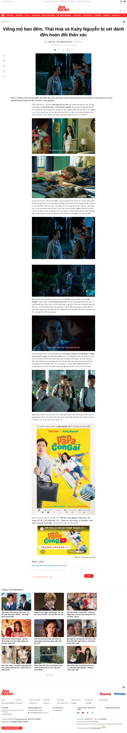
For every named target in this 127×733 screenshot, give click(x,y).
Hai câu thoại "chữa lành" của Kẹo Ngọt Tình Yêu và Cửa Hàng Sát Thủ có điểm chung (81, 614)
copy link (63, 50)
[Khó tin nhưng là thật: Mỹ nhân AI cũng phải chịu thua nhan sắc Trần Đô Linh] (49, 628)
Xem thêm (124, 15)
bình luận (72, 50)
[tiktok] (89, 713)
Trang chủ (2, 15)
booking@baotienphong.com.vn (39, 712)
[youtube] (124, 1)
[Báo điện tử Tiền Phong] (105, 694)
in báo (68, 50)
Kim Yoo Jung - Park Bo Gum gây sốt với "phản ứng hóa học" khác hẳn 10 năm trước (16, 667)
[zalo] (93, 712)
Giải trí (27, 15)
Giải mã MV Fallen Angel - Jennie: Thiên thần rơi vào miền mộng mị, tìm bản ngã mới (14, 641)
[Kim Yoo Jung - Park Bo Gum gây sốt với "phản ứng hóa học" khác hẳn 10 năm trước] (16, 655)
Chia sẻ (4, 61)
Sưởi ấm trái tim (76, 700)
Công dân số (33, 703)
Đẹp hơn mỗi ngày (48, 15)
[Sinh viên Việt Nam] (120, 694)
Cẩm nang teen (103, 700)
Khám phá (19, 15)
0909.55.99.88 (34, 710)
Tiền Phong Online (50, 1)
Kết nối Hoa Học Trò (63, 703)
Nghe (4, 56)
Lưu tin (4, 66)
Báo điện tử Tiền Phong (63, 8)
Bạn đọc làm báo (12, 728)
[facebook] (121, 1)
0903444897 (58, 710)
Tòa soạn (4, 708)
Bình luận (4, 71)
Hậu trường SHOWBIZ (64, 15)
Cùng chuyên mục (12, 590)
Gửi (89, 576)
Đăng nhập (35, 565)
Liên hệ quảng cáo (34, 708)
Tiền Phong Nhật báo (67, 1)
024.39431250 (8, 714)
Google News (124, 21)
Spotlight (107, 15)
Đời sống (10, 15)
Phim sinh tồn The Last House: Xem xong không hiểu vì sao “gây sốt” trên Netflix (48, 667)
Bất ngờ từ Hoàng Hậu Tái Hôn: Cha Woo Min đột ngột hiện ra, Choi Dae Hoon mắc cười (81, 641)
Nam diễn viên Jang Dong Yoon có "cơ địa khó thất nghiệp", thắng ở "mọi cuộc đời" (80, 667)
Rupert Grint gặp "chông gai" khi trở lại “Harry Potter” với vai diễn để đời (48, 613)
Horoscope (115, 15)
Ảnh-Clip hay (87, 15)
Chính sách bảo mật (113, 708)
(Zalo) (40, 710)
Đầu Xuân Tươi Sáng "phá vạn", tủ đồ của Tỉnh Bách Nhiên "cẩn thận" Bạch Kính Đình (15, 614)
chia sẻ (55, 50)
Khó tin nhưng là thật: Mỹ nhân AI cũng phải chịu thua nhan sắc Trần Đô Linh (48, 641)
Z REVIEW (98, 15)
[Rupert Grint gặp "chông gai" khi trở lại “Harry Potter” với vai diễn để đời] (49, 602)
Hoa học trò (7, 692)
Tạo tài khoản (47, 565)
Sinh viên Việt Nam (83, 1)
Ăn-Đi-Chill (77, 15)
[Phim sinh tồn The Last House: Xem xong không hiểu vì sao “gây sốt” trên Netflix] (49, 655)
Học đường (36, 15)
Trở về (4, 76)
